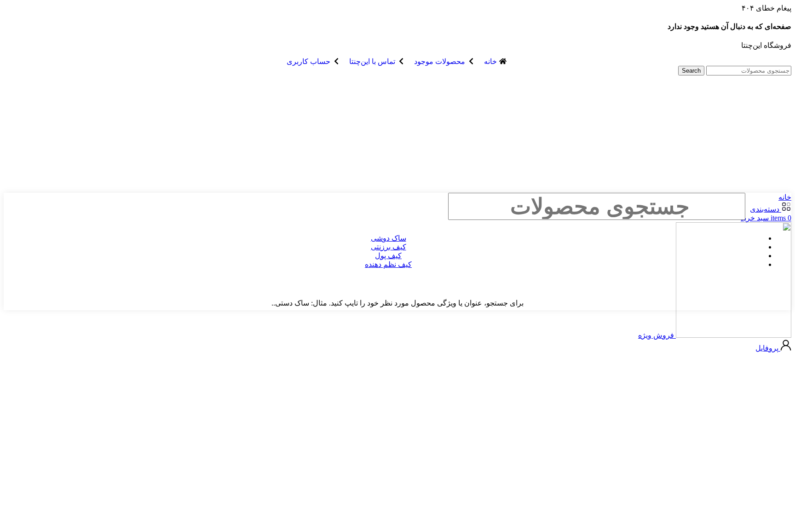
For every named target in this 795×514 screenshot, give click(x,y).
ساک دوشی (388, 238)
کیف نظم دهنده (388, 264)
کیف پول (388, 256)
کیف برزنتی (388, 247)
